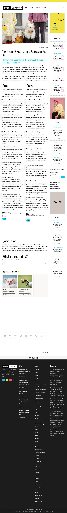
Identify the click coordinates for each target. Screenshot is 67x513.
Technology (37, 486)
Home (36, 429)
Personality (37, 455)
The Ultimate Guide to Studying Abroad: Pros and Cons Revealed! (57, 133)
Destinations (38, 386)
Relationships (38, 469)
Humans (37, 432)
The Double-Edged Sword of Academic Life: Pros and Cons (57, 58)
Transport (37, 489)
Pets (36, 464)
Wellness (37, 498)
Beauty (36, 372)
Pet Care (37, 458)
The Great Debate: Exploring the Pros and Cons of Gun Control (57, 90)
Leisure (36, 435)
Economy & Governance (40, 389)
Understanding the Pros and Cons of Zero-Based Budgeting (24, 402)
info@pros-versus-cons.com (31, 511)
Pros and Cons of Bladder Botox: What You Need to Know (24, 412)
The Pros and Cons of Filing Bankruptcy (57, 250)
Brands (36, 375)
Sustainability (38, 484)
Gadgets (37, 415)
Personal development (40, 452)
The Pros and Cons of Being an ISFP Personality (57, 225)
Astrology (37, 369)
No (4, 263)
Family (36, 401)
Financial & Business (40, 406)
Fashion (37, 403)
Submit (4, 218)
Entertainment (38, 395)
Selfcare (37, 472)
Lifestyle (37, 438)
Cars (36, 381)
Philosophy (37, 466)
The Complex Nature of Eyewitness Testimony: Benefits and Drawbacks (57, 148)
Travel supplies (38, 495)
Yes (45, 263)
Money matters (38, 449)
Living (36, 441)
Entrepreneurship (39, 398)
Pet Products (38, 461)
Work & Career (38, 501)
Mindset (36, 446)
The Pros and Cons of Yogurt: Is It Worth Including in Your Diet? (57, 69)
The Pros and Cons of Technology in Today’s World (57, 46)
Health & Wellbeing (39, 424)
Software (37, 478)
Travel (36, 492)
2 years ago (57, 138)
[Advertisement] (13, 228)
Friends (36, 412)
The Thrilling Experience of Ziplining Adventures (57, 261)
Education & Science (40, 392)
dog (6, 65)
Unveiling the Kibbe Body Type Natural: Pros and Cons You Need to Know (57, 238)
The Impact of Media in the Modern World (57, 79)
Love (36, 444)
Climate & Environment (40, 383)
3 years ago (57, 230)
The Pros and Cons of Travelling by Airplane (57, 272)
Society (36, 475)
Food (36, 409)
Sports (36, 481)
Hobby (36, 426)
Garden (36, 421)
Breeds (36, 378)
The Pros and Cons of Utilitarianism (57, 159)
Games (36, 418)
